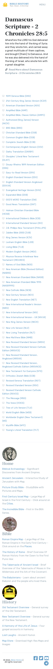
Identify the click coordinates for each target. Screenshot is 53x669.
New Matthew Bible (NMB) (19, 337)
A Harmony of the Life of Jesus (19, 625)
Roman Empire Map (12, 539)
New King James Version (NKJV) (22, 322)
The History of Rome (13, 552)
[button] (42, 4)
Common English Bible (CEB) (20, 137)
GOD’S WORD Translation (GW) (21, 199)
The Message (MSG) (16, 398)
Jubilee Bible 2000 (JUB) (18, 232)
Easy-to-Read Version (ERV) (20, 172)
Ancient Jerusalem (12, 478)
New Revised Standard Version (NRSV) (25, 342)
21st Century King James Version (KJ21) (26, 101)
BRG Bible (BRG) (14, 128)
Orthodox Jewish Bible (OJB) (20, 376)
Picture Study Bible (13, 487)
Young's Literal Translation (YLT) (22, 430)
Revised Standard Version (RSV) (22, 385)
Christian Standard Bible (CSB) (21, 132)
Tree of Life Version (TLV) (19, 407)
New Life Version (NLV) (17, 328)
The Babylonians (11, 577)
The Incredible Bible (13, 509)
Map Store (7, 640)
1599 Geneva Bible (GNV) (18, 96)
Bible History (16, 660)
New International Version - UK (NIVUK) (26, 317)
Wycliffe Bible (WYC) (16, 425)
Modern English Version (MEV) (21, 251)
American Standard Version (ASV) (23, 105)
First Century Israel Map (15, 496)
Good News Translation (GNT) (21, 204)
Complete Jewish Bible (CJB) (20, 142)
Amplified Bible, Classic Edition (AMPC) (25, 115)
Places (28, 546)
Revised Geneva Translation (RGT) (23, 380)
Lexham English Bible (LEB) (20, 242)
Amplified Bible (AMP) (16, 110)
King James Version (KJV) (19, 237)
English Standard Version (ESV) (22, 177)
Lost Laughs (9, 635)
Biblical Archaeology (13, 469)
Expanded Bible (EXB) (17, 195)
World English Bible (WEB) (19, 412)
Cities (10, 503)
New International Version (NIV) (22, 312)
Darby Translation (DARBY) (19, 151)
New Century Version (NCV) (20, 295)
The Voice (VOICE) (15, 403)
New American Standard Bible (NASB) (25, 277)
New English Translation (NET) (21, 299)
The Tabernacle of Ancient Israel (20, 564)
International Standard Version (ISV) (24, 223)
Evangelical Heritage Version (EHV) (23, 190)
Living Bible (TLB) (15, 247)
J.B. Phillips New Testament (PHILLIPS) (26, 228)
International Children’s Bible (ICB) (23, 218)
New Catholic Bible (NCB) (18, 290)
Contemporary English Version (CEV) (24, 147)
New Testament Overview (16, 616)
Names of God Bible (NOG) (19, 264)
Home (7, 463)
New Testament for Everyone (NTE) (24, 371)
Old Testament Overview (15, 607)
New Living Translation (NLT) (20, 332)
